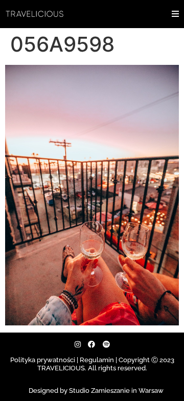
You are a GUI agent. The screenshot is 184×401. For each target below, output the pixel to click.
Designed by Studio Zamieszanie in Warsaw (96, 390)
